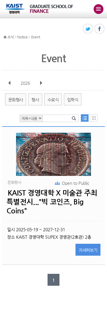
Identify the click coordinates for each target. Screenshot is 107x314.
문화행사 (15, 99)
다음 (41, 83)
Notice (22, 37)
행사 (35, 99)
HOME (5, 37)
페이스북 (100, 29)
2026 (25, 83)
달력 (93, 118)
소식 (10, 37)
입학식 (72, 99)
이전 (9, 83)
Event (35, 37)
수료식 (53, 99)
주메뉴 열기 (98, 9)
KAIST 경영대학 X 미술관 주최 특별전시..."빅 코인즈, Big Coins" (52, 202)
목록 (85, 118)
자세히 (88, 250)
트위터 (88, 29)
